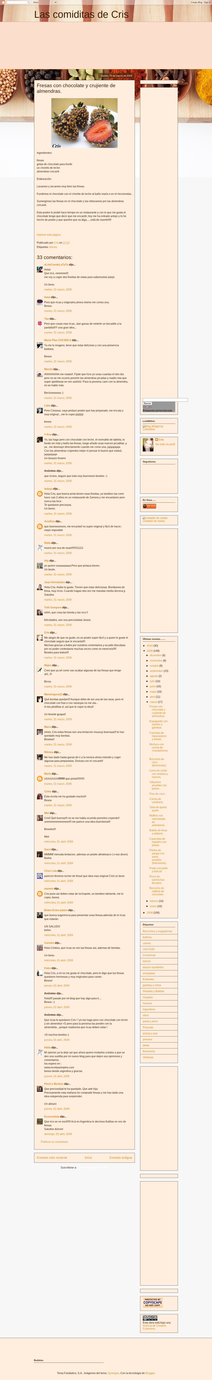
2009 (150, 650)
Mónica (48, 752)
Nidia (47, 542)
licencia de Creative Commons (154, 1327)
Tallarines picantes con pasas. (158, 785)
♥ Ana (48, 434)
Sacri (47, 849)
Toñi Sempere (53, 607)
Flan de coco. (157, 793)
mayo (153, 691)
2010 (150, 645)
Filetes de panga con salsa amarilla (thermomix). (157, 856)
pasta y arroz (150, 1021)
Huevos (147, 1003)
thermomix (149, 1051)
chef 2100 (148, 949)
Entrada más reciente (52, 1157)
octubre (154, 665)
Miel (46, 813)
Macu (47, 726)
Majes (48, 665)
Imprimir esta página (49, 234)
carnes (147, 943)
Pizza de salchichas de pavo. (156, 879)
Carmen (49, 942)
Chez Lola (50, 870)
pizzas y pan (150, 1033)
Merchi (48, 369)
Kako (47, 968)
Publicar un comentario (54, 1141)
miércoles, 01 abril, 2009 (58, 841)
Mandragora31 (53, 694)
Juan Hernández (54, 582)
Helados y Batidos (153, 991)
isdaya (48, 488)
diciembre (156, 655)
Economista (51, 1116)
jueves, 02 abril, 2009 (56, 985)
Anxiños (49, 521)
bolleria (147, 937)
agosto (154, 676)
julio (153, 681)
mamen (48, 888)
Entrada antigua (120, 1157)
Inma (47, 297)
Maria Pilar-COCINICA (57, 340)
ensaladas (149, 973)
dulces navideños (153, 967)
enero (153, 906)
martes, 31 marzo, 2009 (58, 289)
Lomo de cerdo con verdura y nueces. (158, 773)
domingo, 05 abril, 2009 (58, 1134)
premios (147, 1039)
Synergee (113, 1373)
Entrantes (148, 979)
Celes (47, 791)
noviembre (156, 660)
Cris (46, 632)
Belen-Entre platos (56, 910)
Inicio (88, 1157)
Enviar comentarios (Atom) (92, 1167)
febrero (154, 901)
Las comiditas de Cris (81, 14)
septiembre (157, 670)
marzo (154, 702)
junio (153, 686)
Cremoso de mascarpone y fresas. (157, 736)
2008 (150, 912)
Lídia (47, 405)
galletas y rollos (152, 985)
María (47, 773)
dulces (53, 247)
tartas (146, 1045)
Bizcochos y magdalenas (157, 931)
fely (46, 560)
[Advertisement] (62, 45)
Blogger (150, 1373)
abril (153, 696)
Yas (46, 318)
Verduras (148, 1057)
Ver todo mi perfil (165, 444)
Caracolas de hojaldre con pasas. (157, 841)
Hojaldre (148, 997)
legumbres (149, 1009)
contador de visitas (154, 521)
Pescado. (148, 1027)
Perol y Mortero (53, 1083)
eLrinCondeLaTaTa (56, 264)
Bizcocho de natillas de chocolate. (156, 891)
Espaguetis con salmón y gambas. (158, 724)
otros (146, 1015)
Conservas (149, 955)
